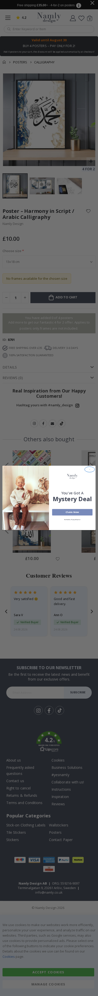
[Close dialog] (90, 469)
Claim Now (72, 512)
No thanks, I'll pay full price (72, 519)
